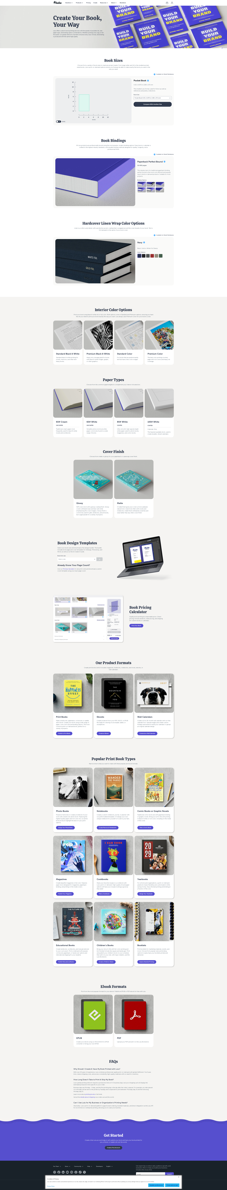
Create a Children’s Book (106, 962)
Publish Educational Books (66, 962)
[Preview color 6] (161, 256)
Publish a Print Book (64, 733)
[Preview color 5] (156, 256)
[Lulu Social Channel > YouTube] (67, 1172)
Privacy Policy (51, 1186)
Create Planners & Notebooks (107, 827)
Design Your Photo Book (65, 827)
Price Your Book (136, 625)
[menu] (72, 3)
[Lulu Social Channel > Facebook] (58, 1172)
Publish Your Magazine (64, 894)
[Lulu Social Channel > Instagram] (54, 1172)
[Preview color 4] (152, 256)
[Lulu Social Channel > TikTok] (80, 1172)
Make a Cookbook (104, 894)
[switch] (58, 122)
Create (95, 3)
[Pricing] (88, 618)
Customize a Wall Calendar (147, 733)
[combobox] (58, 559)
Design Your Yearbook (146, 894)
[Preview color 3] (148, 256)
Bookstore (123, 3)
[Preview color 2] (144, 256)
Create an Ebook (104, 733)
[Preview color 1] (139, 256)
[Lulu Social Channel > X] (84, 1172)
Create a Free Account (113, 1147)
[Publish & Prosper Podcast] (75, 1172)
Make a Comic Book (145, 827)
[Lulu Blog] (71, 1172)
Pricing (88, 3)
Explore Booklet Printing (147, 962)
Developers (99, 1166)
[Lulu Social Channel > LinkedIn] (63, 1172)
